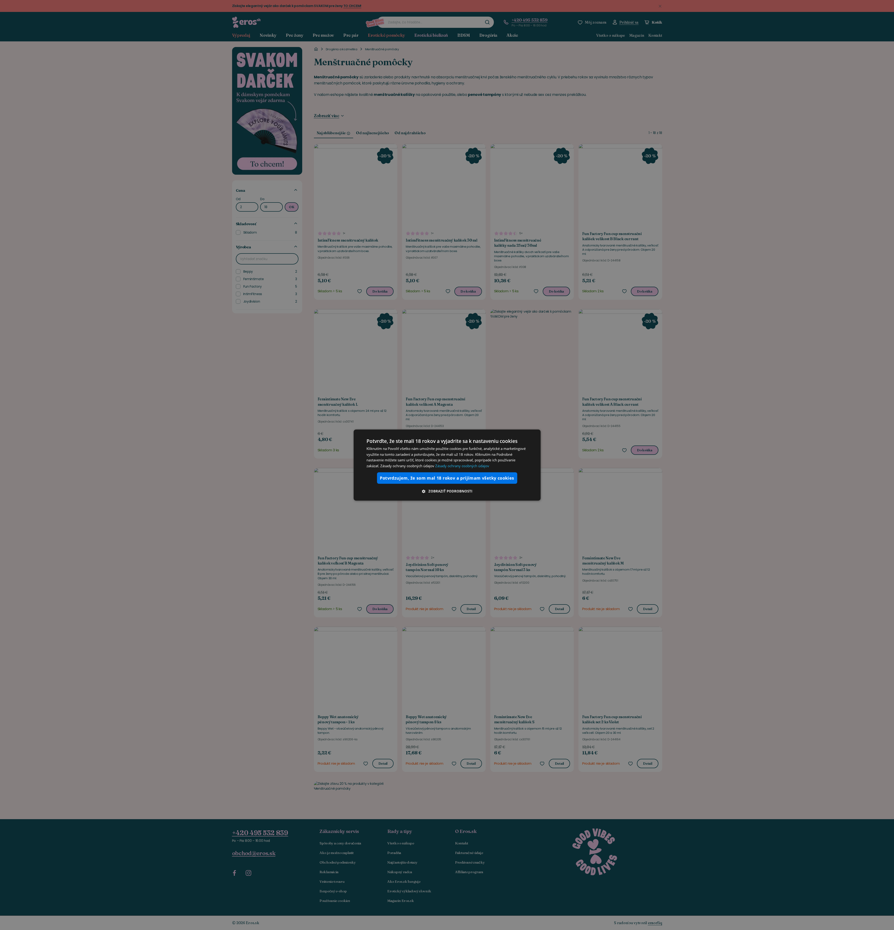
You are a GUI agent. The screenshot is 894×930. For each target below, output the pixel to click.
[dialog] (447, 464)
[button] (447, 491)
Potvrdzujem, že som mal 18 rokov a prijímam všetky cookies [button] (447, 478)
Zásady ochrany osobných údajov (462, 465)
